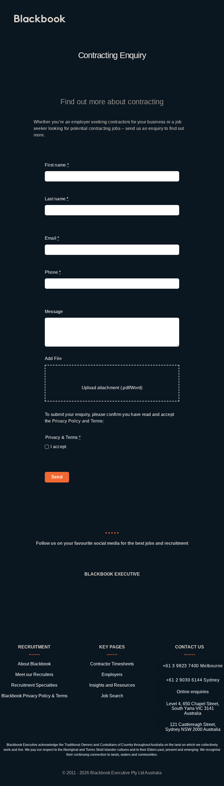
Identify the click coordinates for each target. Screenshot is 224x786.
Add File (53, 358)
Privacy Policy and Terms (77, 421)
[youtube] (131, 559)
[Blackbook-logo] (40, 16)
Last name (57, 198)
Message (54, 311)
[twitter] (122, 559)
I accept (58, 446)
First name (57, 165)
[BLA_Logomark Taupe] (112, 590)
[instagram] (112, 559)
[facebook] (102, 559)
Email (52, 238)
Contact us (189, 647)
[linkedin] (92, 559)
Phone (53, 272)
